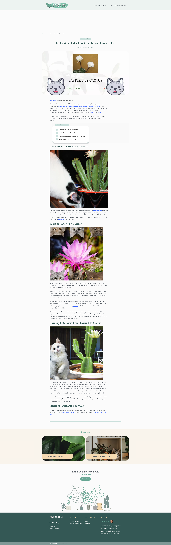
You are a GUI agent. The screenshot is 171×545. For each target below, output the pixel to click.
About (86, 521)
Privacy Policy (53, 526)
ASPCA (92, 112)
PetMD (100, 112)
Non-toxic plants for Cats (117, 5)
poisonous (61, 219)
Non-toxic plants (46, 33)
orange (75, 306)
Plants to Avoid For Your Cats (67, 139)
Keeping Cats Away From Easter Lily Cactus (72, 136)
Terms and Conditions (54, 528)
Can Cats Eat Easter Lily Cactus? (68, 129)
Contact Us (87, 523)
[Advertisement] (85, 21)
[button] (62, 125)
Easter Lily (53, 100)
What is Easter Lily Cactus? (67, 133)
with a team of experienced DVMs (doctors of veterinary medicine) (79, 106)
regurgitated (97, 210)
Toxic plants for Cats (100, 5)
